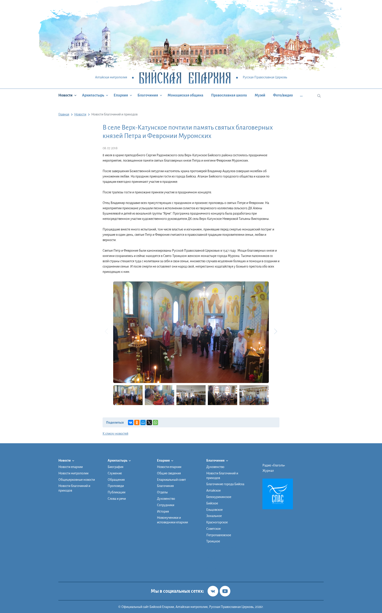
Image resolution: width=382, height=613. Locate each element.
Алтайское (213, 490)
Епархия (121, 95)
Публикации (116, 492)
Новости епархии (70, 467)
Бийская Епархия (185, 77)
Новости (65, 95)
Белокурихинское (218, 497)
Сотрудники (165, 505)
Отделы (162, 492)
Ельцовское (214, 509)
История (163, 511)
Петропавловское (218, 535)
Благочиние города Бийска (225, 484)
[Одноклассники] (136, 422)
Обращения (116, 479)
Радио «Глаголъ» (273, 465)
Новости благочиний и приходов (74, 488)
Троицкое (213, 541)
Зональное (214, 516)
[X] (149, 422)
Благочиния (148, 95)
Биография (115, 467)
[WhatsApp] (155, 422)
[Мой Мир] (143, 422)
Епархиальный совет (171, 479)
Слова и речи (117, 498)
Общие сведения (169, 473)
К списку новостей (115, 433)
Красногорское (217, 522)
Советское (213, 528)
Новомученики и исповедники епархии (172, 520)
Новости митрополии (73, 473)
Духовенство (166, 498)
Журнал (268, 470)
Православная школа (229, 95)
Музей (260, 95)
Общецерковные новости (76, 479)
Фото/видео (283, 95)
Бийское (212, 503)
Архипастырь (93, 95)
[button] (275, 331)
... (301, 95)
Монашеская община (185, 95)
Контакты (213, 568)
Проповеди (116, 486)
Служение (115, 473)
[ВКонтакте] (130, 422)
